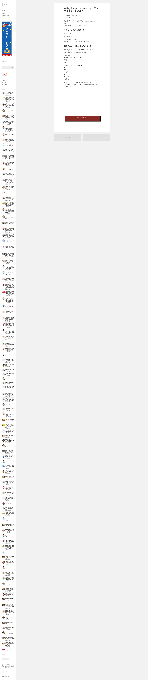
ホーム (3, 10)
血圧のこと (4, 13)
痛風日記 (5, 86)
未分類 (5, 82)
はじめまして (4, 11)
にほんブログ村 (5, 75)
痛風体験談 (5, 84)
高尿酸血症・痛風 (5, 15)
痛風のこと (6, 4)
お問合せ (4, 16)
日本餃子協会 (4, 61)
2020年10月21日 (67, 127)
